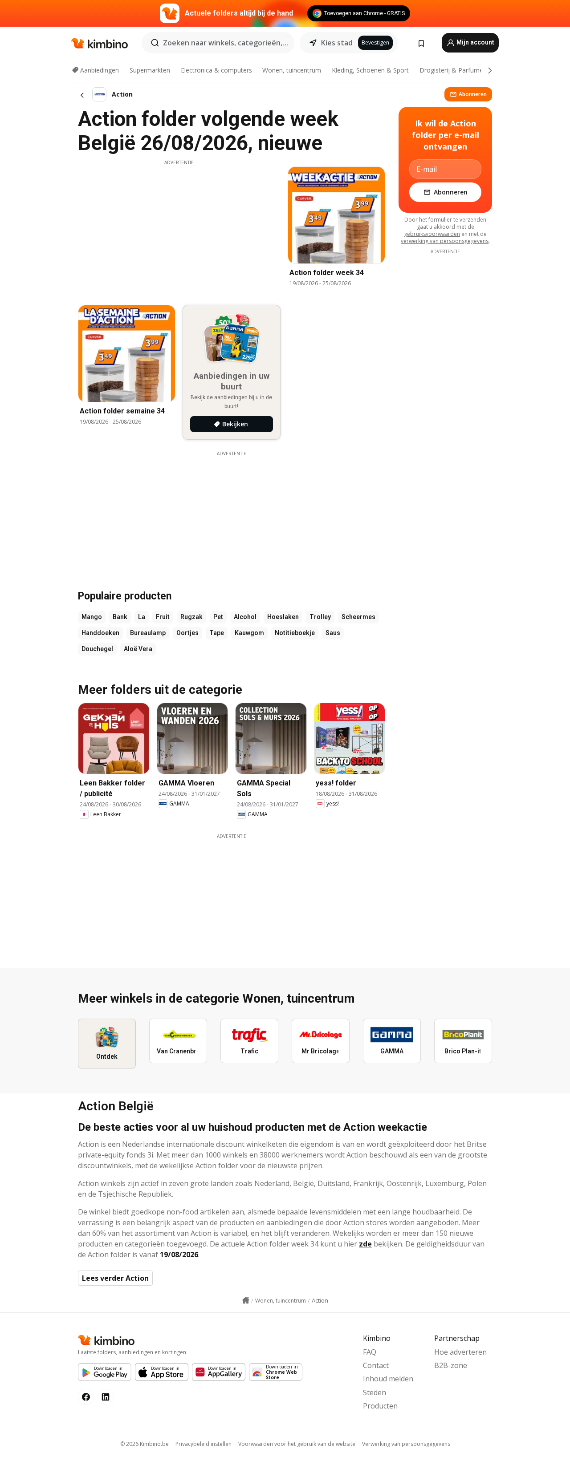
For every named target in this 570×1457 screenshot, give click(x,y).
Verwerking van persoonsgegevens (406, 1444)
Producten (380, 1406)
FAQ (369, 1352)
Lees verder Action (115, 1278)
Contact (376, 1365)
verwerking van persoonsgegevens (445, 241)
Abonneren (473, 94)
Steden (374, 1392)
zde (365, 1244)
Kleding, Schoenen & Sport (370, 70)
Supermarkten (150, 70)
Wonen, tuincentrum (291, 70)
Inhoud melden (388, 1379)
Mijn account (474, 42)
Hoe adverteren (460, 1352)
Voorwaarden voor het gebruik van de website (296, 1444)
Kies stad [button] (337, 43)
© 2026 (144, 1444)
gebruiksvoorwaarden (432, 234)
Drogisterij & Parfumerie (454, 70)
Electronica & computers (216, 70)
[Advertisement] (179, 228)
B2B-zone (450, 1365)
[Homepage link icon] (245, 1300)
